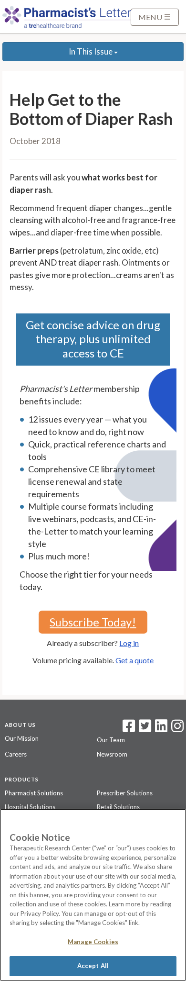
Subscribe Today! (93, 622)
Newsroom (112, 754)
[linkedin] (161, 729)
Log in (129, 642)
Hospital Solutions (30, 807)
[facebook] (129, 729)
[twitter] (143, 729)
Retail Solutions (118, 807)
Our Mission (22, 738)
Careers (16, 754)
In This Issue (91, 51)
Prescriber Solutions (125, 793)
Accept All (93, 966)
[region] (93, 895)
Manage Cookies (93, 942)
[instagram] (177, 729)
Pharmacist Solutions (34, 793)
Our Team (111, 740)
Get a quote (134, 660)
